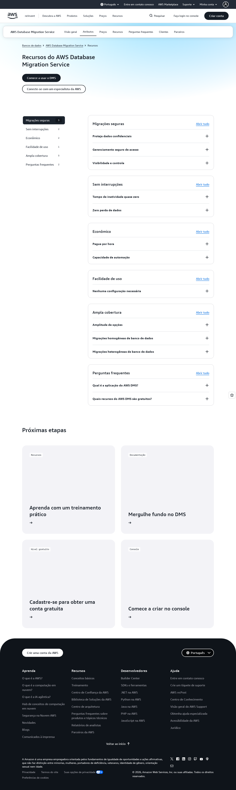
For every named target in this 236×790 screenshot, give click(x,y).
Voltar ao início (116, 744)
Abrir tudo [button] (202, 124)
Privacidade (28, 772)
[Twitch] (195, 759)
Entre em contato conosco (187, 678)
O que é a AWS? (32, 678)
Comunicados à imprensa (38, 737)
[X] (171, 759)
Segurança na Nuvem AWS (39, 715)
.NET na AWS (129, 692)
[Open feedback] (232, 395)
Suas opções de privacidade (79, 772)
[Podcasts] (207, 759)
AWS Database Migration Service (64, 45)
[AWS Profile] (226, 4)
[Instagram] (189, 759)
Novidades (29, 722)
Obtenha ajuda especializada (188, 713)
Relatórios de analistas (86, 725)
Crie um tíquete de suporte (187, 685)
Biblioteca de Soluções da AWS (91, 699)
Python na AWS (131, 699)
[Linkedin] (183, 759)
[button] (51, 16)
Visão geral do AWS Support (188, 706)
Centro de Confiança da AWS (90, 692)
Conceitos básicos (83, 678)
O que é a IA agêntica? (36, 697)
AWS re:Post (178, 692)
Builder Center (130, 678)
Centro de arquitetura (86, 706)
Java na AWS (129, 706)
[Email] (171, 766)
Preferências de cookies (35, 777)
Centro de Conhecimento (186, 699)
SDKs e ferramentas (134, 685)
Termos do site (49, 772)
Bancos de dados (31, 45)
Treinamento (80, 685)
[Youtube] (201, 759)
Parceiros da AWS (83, 732)
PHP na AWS (129, 713)
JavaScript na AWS (133, 720)
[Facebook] (177, 759)
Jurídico (175, 728)
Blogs (26, 729)
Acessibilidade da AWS (184, 720)
